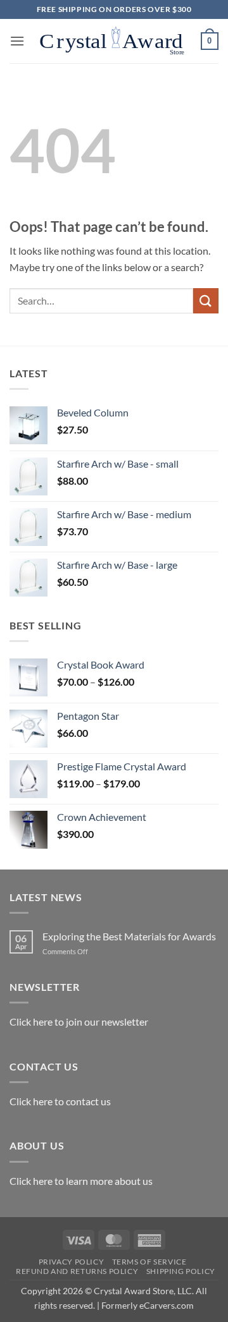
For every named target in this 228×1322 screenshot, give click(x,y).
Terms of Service (149, 1261)
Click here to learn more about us (81, 1181)
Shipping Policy (180, 1271)
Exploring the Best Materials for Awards (129, 936)
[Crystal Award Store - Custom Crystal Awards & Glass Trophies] (112, 41)
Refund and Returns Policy (77, 1271)
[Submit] (205, 300)
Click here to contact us (60, 1101)
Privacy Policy (71, 1261)
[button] (17, 40)
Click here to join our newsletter (79, 1022)
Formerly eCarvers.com (147, 1305)
